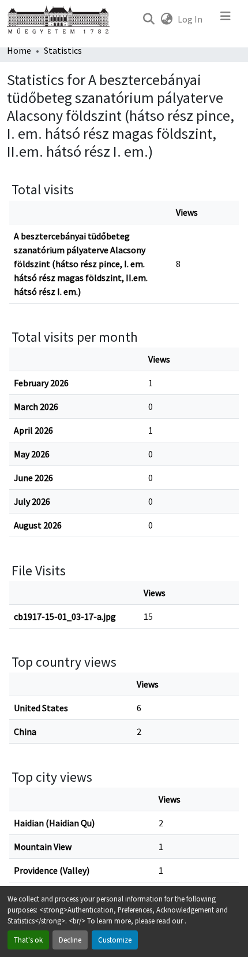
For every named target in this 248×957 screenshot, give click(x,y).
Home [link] (19, 50)
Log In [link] (190, 19)
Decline (70, 939)
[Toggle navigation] (225, 19)
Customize (114, 939)
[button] (148, 19)
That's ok (28, 939)
